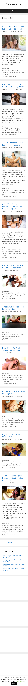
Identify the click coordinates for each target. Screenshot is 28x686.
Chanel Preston (6, 295)
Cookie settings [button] (21, 681)
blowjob (10, 70)
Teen (6, 74)
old (18, 529)
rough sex (10, 132)
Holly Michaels (6, 466)
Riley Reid (19, 131)
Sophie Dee (5, 381)
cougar (9, 377)
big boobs (12, 293)
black (5, 70)
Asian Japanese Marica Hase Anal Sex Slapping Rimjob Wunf (12, 478)
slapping (11, 424)
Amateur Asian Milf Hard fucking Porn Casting (12, 144)
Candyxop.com (14, 4)
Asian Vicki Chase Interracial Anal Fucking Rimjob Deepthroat (12, 206)
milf (23, 192)
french (11, 527)
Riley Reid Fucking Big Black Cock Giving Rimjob (13, 85)
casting (21, 190)
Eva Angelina (6, 422)
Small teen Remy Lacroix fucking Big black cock (13, 27)
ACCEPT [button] (14, 683)
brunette (4, 464)
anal (5, 250)
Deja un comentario (10, 76)
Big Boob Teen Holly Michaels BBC (11, 435)
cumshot (16, 70)
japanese (5, 529)
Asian (11, 190)
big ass (6, 293)
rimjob (4, 132)
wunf (9, 533)
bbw (9, 375)
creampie (14, 377)
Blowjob (6, 68)
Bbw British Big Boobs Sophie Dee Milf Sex (11, 349)
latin (18, 422)
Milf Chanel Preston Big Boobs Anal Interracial (12, 266)
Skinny (15, 132)
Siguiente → (10, 542)
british (4, 377)
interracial (17, 72)
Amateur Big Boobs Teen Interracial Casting (13, 308)
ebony (11, 72)
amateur (6, 190)
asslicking (7, 129)
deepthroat (5, 72)
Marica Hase (12, 529)
